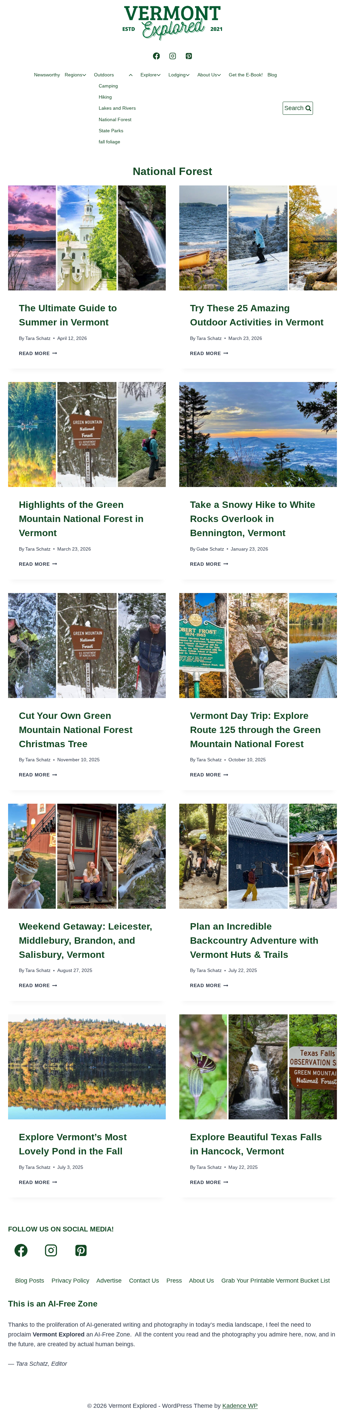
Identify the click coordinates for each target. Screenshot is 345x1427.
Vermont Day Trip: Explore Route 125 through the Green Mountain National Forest (255, 729)
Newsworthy (47, 74)
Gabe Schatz (210, 549)
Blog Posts (29, 1280)
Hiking (105, 97)
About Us (201, 1280)
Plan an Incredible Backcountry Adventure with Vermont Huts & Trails (254, 940)
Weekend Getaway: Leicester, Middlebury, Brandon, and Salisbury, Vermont (85, 940)
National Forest (115, 119)
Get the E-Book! (246, 74)
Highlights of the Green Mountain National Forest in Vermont (81, 518)
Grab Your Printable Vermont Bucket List (275, 1280)
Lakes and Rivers (117, 108)
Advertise (109, 1280)
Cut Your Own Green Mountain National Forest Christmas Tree (75, 729)
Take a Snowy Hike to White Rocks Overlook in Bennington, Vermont (252, 518)
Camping (108, 86)
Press (174, 1280)
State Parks (111, 130)
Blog (272, 74)
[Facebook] (156, 56)
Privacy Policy (70, 1280)
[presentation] (87, 237)
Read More (38, 353)
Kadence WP (240, 1405)
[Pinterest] (189, 56)
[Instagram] (172, 56)
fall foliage (109, 141)
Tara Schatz (38, 338)
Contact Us (144, 1280)
